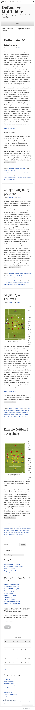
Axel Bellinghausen (12, 275)
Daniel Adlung (16, 526)
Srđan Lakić (19, 177)
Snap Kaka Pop (8, 692)
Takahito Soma (11, 534)
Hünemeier (15, 528)
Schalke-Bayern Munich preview (12, 601)
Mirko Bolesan (7, 688)
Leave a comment (11, 179)
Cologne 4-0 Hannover (10, 599)
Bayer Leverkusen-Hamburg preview (13, 566)
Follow (7, 627)
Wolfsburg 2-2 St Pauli (9, 597)
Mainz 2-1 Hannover (9, 573)
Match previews (27, 273)
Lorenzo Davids (21, 278)
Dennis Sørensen (24, 526)
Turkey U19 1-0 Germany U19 (11, 589)
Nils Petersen (17, 532)
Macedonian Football (9, 686)
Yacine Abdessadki (8, 419)
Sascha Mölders (18, 175)
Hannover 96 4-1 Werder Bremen (12, 603)
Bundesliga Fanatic (9, 681)
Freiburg (21, 408)
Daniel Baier (17, 410)
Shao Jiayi (23, 532)
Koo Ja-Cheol (24, 173)
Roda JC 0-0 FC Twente (10, 595)
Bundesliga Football (9, 683)
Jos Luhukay (17, 173)
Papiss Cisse (21, 414)
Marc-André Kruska (14, 530)
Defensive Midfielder (12, 9)
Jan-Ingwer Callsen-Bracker (14, 412)
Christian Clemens (21, 275)
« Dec (5, 670)
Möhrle (20, 530)
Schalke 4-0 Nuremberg (10, 593)
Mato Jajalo (17, 280)
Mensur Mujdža (14, 414)
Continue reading (10, 162)
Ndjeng (12, 532)
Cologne (21, 273)
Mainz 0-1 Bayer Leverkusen (11, 586)
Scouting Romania (8, 690)
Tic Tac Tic (7, 696)
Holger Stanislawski (23, 170)
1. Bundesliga (11, 168)
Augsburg (17, 168)
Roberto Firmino (10, 175)
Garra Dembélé (23, 410)
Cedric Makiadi (10, 410)
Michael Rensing (24, 280)
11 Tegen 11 (7, 679)
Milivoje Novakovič (8, 282)
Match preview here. (10, 128)
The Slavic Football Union (10, 694)
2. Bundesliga (11, 524)
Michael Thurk (26, 530)
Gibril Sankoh (9, 528)
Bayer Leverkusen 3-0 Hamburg (12, 564)
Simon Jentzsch (11, 416)
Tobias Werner (18, 416)
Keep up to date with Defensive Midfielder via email (17, 610)
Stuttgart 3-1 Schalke (9, 568)
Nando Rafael (16, 282)
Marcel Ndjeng (11, 280)
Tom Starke (24, 177)
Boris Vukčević (7, 170)
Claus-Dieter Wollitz (8, 526)
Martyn (19, 47)
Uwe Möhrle (25, 416)
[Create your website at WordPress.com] (17, 2)
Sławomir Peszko (13, 284)
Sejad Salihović (12, 177)
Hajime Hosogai (14, 170)
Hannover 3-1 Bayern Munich (11, 584)
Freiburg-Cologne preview (10, 591)
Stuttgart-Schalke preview (10, 571)
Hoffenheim (22, 168)
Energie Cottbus (23, 524)
